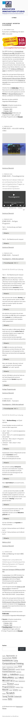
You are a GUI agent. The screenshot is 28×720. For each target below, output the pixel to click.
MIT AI (12, 681)
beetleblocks (7, 660)
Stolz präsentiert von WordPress (10, 716)
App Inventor (10, 655)
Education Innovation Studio (13, 10)
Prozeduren (17, 687)
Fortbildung (18, 669)
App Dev (4, 655)
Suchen (4, 645)
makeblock (14, 674)
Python (21, 687)
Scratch (10, 693)
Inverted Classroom (9, 671)
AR (16, 655)
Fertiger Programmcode (9, 389)
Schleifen (15, 690)
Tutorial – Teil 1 (8, 109)
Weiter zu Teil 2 (6, 542)
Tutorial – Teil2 (8, 111)
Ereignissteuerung (9, 666)
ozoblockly (4, 684)
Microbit (6, 681)
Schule (20, 690)
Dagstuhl (4, 666)
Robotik (5, 690)
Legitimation (18, 671)
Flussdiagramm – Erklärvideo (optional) (13, 259)
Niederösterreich (22, 681)
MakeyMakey (8, 677)
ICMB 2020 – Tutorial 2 (10, 255)
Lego (4, 674)
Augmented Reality (7, 658)
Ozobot (10, 684)
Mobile (16, 681)
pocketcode (16, 684)
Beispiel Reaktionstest (15, 94)
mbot (16, 677)
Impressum (19, 706)
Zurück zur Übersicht (8, 168)
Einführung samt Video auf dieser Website (14, 78)
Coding (16, 660)
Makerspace (21, 674)
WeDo (10, 699)
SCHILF (10, 690)
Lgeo (8, 674)
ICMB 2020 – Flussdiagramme (13, 176)
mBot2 (21, 678)
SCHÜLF (4, 693)
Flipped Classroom (8, 669)
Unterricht (17, 696)
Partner (4, 708)
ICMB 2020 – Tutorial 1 (10, 401)
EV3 (20, 667)
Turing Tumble (8, 696)
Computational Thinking (13, 663)
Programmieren (8, 687)
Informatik (23, 669)
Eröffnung (16, 666)
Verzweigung (4, 699)
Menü (14, 17)
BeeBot (14, 658)
